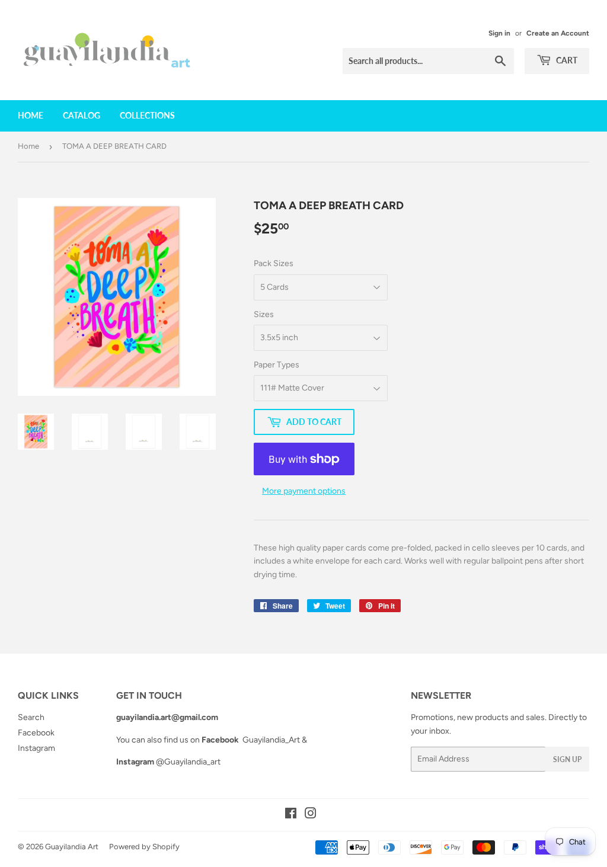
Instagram (36, 748)
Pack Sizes (273, 263)
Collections (147, 115)
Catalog (81, 115)
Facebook (36, 733)
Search (31, 717)
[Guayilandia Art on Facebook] (291, 815)
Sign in (499, 33)
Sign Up (567, 759)
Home (30, 115)
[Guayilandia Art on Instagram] (311, 815)
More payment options (304, 491)
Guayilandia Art (71, 846)
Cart (565, 60)
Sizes (264, 314)
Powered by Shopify (144, 846)
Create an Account (557, 33)
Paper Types (276, 365)
